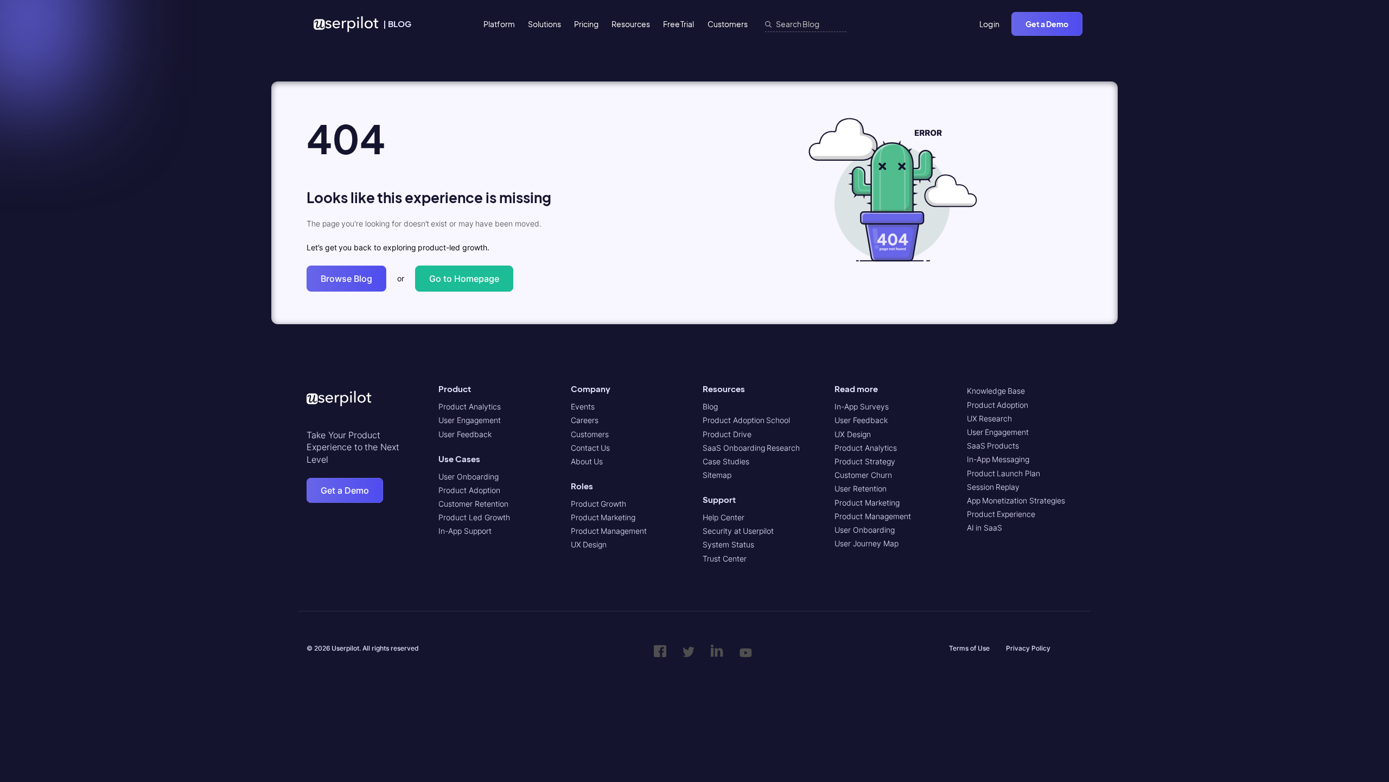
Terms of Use (969, 648)
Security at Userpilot (738, 530)
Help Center (723, 517)
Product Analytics (469, 406)
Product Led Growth (473, 517)
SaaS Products (993, 445)
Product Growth (599, 503)
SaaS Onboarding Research (751, 447)
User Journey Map (866, 543)
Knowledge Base (996, 390)
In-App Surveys (861, 406)
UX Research (989, 418)
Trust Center (725, 558)
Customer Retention (473, 503)
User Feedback (465, 434)
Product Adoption (469, 490)
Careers (584, 420)
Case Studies (726, 461)
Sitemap (717, 475)
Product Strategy (864, 461)
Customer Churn (863, 475)
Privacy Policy (1028, 648)
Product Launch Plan (1003, 473)
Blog (710, 406)
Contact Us (590, 447)
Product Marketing (603, 517)
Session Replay (993, 486)
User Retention (860, 488)
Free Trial (678, 24)
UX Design (589, 544)
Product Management (609, 530)
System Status (728, 544)
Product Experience (1001, 514)
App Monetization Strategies (1016, 500)
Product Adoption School (746, 420)
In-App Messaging (998, 459)
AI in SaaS (984, 527)
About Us (587, 461)
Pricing (586, 24)
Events (583, 406)
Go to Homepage (464, 278)
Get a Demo (1046, 24)
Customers (728, 24)
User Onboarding (468, 476)
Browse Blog (346, 278)
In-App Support (465, 530)
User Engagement (469, 420)
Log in (989, 24)
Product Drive (727, 434)
